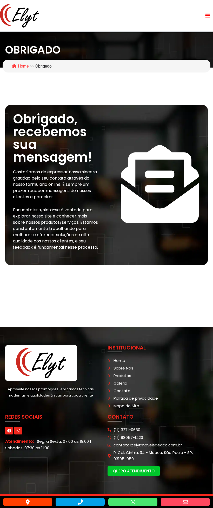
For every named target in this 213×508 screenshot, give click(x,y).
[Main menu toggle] (207, 15)
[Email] (185, 502)
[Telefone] (80, 502)
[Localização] (27, 502)
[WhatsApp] (132, 502)
